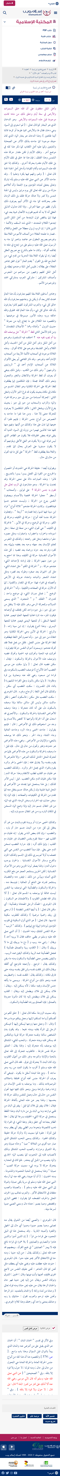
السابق (15, 1316)
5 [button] (49, 100)
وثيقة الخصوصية (51, 1437)
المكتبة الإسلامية (34, 21)
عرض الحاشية (45, 1328)
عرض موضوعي (45, 54)
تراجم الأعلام (45, 60)
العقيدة (26, 70)
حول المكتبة (46, 42)
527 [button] (28, 100)
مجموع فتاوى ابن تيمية (39, 70)
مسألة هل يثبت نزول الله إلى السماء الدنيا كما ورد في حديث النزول (36, 77)
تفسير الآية (50, 1416)
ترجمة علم (34, 1416)
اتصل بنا (24, 1437)
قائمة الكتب (46, 48)
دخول (9, 3)
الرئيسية (51, 70)
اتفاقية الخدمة (35, 1437)
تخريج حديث (50, 1421)
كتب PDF (47, 30)
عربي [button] (52, 3)
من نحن (14, 1437)
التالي (8, 1316)
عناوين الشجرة (19, 1416)
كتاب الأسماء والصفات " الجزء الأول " (43, 73)
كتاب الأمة (46, 36)
